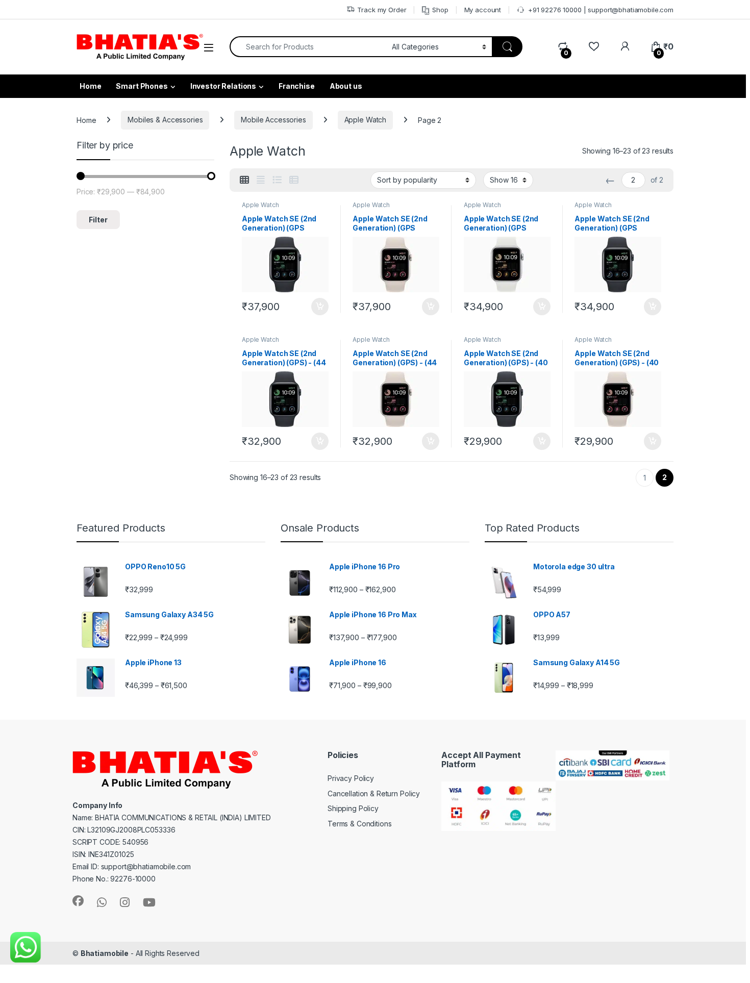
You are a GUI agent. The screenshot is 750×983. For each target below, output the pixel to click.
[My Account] (625, 47)
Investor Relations (223, 86)
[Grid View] (244, 180)
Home (86, 119)
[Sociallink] (78, 900)
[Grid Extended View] (261, 180)
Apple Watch (365, 119)
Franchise (297, 86)
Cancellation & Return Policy (374, 793)
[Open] (208, 48)
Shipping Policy (353, 808)
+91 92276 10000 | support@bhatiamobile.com (600, 10)
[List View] (277, 180)
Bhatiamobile (105, 953)
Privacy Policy (351, 778)
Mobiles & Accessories (165, 119)
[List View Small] (293, 180)
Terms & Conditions (359, 823)
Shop (440, 10)
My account (483, 10)
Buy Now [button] (320, 306)
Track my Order (381, 10)
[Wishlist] (593, 47)
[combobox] (308, 46)
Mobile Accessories (273, 119)
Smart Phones (141, 86)
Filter (98, 219)
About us (346, 86)
